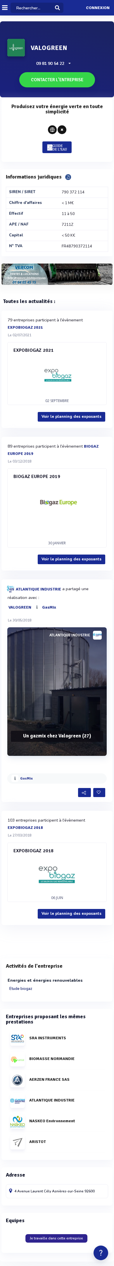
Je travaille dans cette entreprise (56, 1238)
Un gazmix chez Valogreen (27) (57, 736)
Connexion (98, 8)
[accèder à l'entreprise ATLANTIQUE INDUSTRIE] (97, 635)
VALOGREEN (19, 607)
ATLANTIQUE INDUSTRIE (38, 588)
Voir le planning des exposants (71, 416)
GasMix (49, 607)
